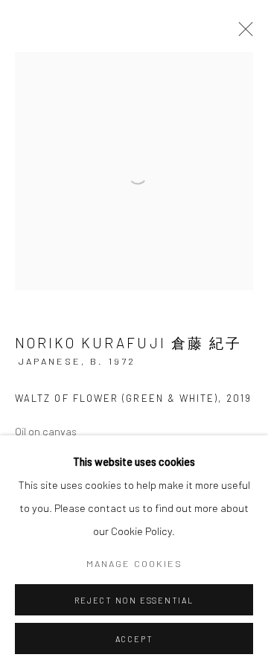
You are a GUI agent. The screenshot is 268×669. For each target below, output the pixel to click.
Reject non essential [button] (133, 600)
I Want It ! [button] (74, 407)
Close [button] (234, 108)
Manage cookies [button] (134, 563)
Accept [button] (134, 639)
